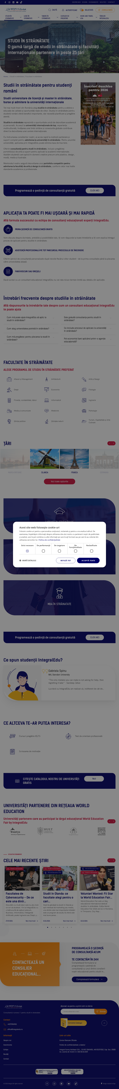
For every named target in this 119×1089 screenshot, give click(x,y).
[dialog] (59, 544)
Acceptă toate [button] (88, 560)
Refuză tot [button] (66, 560)
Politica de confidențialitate (49, 540)
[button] (27, 560)
